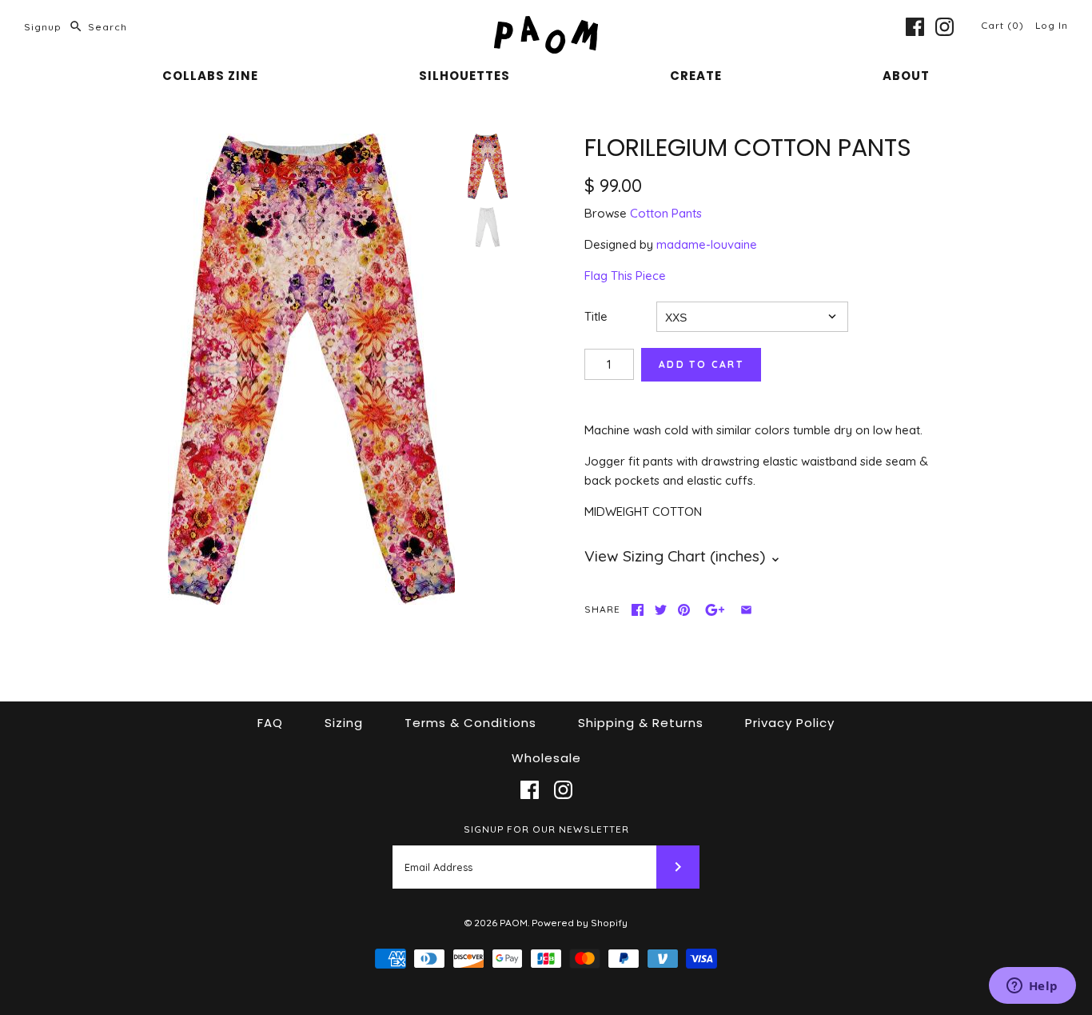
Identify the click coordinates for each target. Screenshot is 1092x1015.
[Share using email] (746, 610)
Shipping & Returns (640, 722)
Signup (43, 27)
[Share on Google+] (715, 610)
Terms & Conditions (470, 722)
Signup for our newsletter (546, 829)
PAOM (514, 923)
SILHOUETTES (464, 75)
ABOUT (906, 75)
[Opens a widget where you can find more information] (1032, 987)
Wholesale (546, 757)
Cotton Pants (666, 213)
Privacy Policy (790, 722)
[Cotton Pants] (488, 227)
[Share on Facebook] (638, 610)
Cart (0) (1004, 25)
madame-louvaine (706, 244)
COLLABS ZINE (210, 75)
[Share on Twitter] (661, 610)
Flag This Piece (625, 275)
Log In (1051, 25)
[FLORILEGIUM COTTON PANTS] (311, 369)
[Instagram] (944, 27)
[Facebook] (915, 27)
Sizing (344, 722)
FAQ (270, 722)
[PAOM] (546, 25)
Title (596, 316)
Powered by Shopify (580, 923)
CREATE (696, 75)
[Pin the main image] (684, 610)
